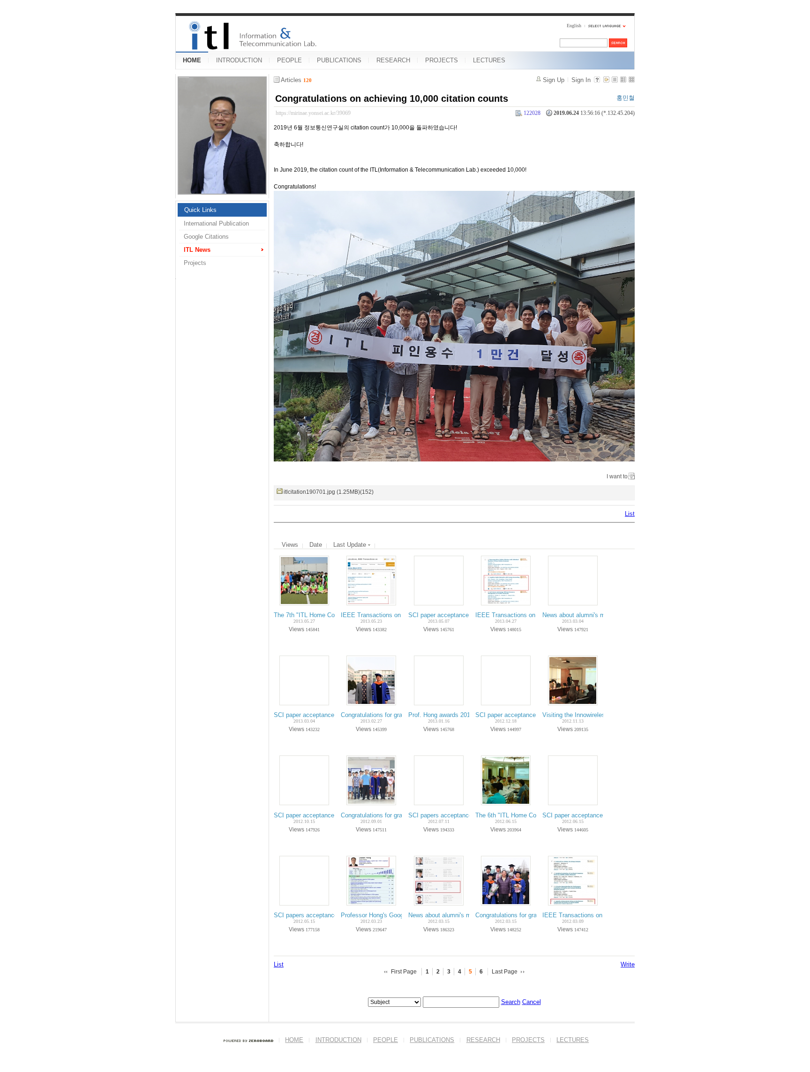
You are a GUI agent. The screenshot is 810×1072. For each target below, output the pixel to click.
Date (315, 544)
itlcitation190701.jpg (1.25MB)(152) (329, 492)
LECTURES (489, 60)
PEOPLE (289, 60)
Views (290, 544)
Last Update (350, 544)
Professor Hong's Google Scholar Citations (399, 915)
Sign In (581, 79)
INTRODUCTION (239, 60)
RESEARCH (393, 60)
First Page (404, 971)
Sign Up (553, 79)
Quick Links (200, 209)
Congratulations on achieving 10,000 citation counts (391, 98)
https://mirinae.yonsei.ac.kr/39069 (313, 113)
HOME (192, 60)
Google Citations (206, 236)
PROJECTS (441, 60)
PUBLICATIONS (339, 60)
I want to (617, 476)
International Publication (216, 223)
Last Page (505, 971)
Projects (195, 262)
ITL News (197, 249)
